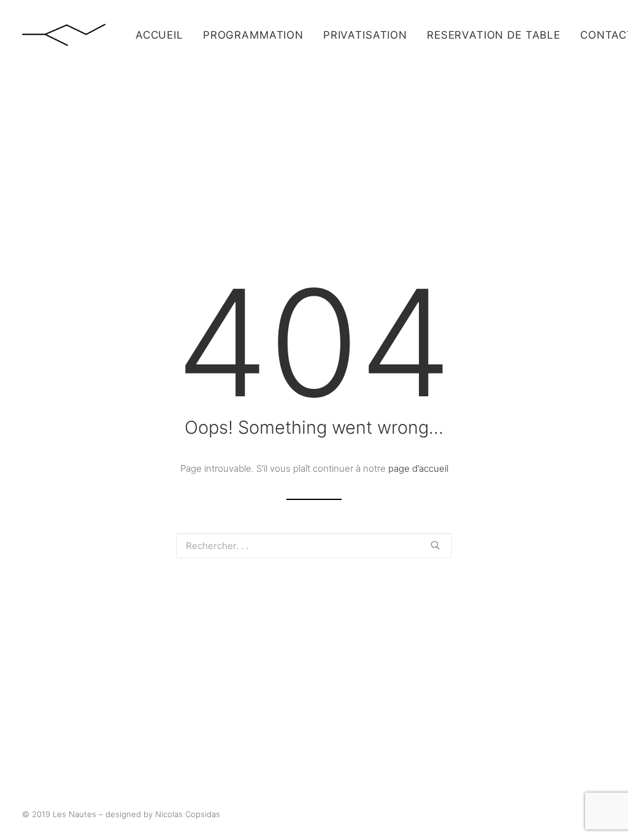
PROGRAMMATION (253, 35)
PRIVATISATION (365, 35)
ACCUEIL (159, 35)
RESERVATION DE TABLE (494, 35)
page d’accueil (418, 468)
